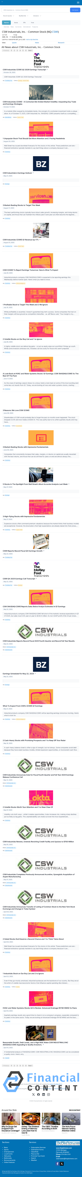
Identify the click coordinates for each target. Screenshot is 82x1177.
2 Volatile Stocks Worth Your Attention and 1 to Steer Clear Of (28, 807)
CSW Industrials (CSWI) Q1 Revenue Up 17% (22, 240)
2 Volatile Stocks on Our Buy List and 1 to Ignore (22, 339)
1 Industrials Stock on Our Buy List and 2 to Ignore (23, 973)
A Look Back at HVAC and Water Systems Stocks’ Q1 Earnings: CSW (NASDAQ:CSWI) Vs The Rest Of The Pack (40, 375)
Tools (32, 22)
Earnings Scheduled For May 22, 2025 (19, 674)
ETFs (24, 22)
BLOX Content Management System (16, 1172)
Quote (14, 43)
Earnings (20, 80)
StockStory (7, 151)
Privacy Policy (47, 1089)
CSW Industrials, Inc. (11, 647)
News (12, 27)
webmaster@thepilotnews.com (66, 1158)
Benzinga (7, 184)
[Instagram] (48, 1094)
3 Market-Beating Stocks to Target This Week (21, 205)
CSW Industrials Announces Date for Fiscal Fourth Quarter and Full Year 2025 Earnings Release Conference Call (38, 776)
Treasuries (35, 27)
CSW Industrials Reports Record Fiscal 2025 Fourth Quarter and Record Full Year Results (39, 641)
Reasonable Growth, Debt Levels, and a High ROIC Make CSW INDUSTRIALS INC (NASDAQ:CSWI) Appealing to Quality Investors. (35, 1043)
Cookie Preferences (64, 1171)
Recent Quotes (7, 16)
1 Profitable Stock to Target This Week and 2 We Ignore (25, 305)
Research (61, 43)
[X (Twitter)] (33, 1094)
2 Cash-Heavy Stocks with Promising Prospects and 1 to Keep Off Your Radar (34, 740)
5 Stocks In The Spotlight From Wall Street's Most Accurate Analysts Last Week (36, 484)
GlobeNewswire (8, 649)
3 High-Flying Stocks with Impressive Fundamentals (24, 516)
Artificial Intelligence (20, 283)
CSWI (55, 31)
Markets (6, 22)
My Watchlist (22, 16)
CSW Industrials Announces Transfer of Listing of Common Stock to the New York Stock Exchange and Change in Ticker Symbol (39, 908)
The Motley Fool (8, 80)
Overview (6, 27)
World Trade (26, 80)
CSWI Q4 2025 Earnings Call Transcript (20, 579)
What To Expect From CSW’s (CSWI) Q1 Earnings (22, 706)
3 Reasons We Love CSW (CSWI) (16, 410)
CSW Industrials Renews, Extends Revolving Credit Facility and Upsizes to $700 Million (38, 842)
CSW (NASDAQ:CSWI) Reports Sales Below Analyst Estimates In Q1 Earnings (34, 606)
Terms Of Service (60, 1089)
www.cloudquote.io (56, 1084)
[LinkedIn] (43, 1094)
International (27, 27)
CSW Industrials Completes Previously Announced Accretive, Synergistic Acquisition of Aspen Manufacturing (39, 875)
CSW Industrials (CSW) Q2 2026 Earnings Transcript (25, 70)
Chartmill (7, 1058)
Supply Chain (20, 117)
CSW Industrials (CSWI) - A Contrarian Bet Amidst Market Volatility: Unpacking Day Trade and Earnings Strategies (39, 103)
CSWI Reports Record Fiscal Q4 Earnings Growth (23, 551)
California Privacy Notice (53, 1171)
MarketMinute (8, 117)
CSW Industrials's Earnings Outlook (18, 173)
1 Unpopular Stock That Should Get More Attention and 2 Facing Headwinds (34, 138)
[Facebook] (38, 1094)
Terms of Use (35, 1171)
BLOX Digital (29, 1172)
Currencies (18, 27)
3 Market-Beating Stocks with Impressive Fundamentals (25, 447)
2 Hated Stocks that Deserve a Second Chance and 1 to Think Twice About (33, 939)
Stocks (16, 22)
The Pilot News (13, 1171)
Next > (30, 50)
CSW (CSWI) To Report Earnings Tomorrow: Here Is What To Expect (30, 270)
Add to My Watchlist (32, 39)
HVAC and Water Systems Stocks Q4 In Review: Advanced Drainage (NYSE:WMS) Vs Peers (40, 1008)
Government (19, 425)
